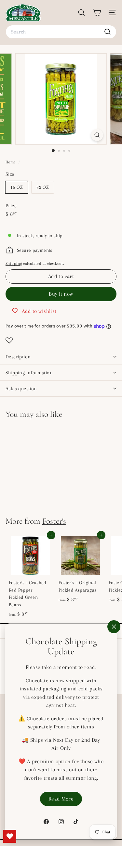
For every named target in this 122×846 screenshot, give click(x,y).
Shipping (14, 263)
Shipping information (29, 373)
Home (11, 162)
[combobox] (61, 32)
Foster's (54, 521)
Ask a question (21, 388)
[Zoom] (97, 135)
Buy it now (61, 294)
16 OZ (16, 187)
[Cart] (96, 12)
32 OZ (42, 187)
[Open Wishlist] (61, 340)
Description (18, 357)
